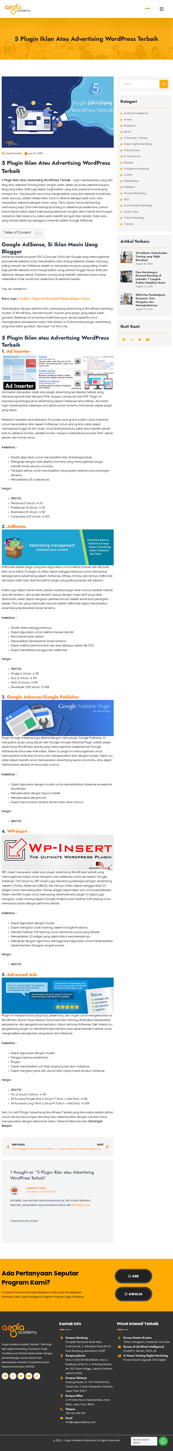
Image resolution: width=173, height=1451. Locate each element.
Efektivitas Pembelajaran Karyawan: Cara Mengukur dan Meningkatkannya (150, 300)
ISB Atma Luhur (80, 1205)
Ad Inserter (18, 351)
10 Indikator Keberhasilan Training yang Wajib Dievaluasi (151, 256)
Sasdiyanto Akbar (36, 1188)
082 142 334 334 (75, 1413)
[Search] (163, 84)
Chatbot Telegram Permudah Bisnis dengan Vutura (54, 299)
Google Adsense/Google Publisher (43, 697)
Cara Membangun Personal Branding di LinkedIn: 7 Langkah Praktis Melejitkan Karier (151, 277)
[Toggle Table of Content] (36, 233)
